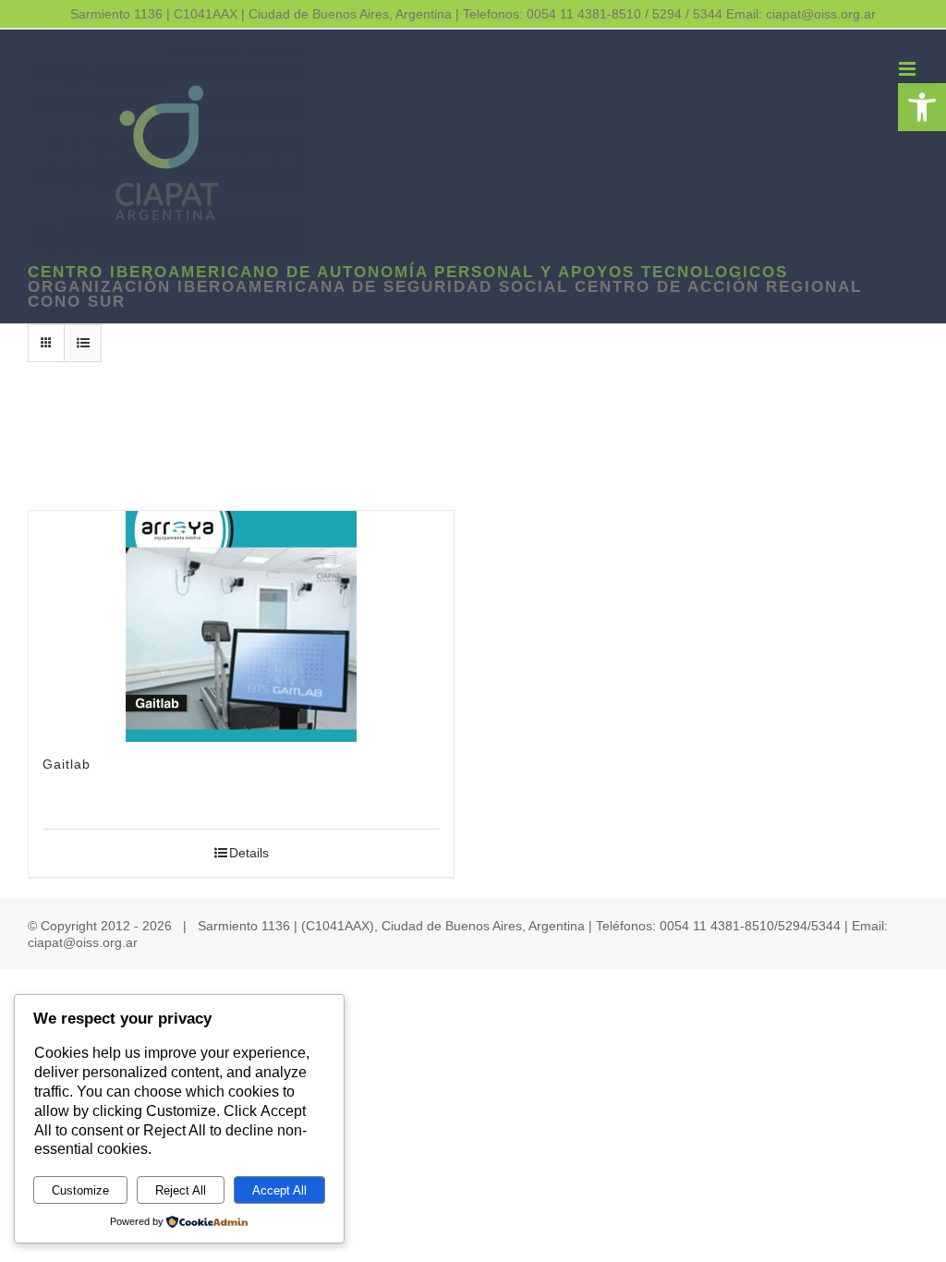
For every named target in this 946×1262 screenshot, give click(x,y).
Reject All (180, 1190)
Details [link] (249, 852)
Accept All (279, 1190)
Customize (80, 1190)
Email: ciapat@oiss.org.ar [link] (801, 13)
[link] (922, 107)
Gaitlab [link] (66, 764)
